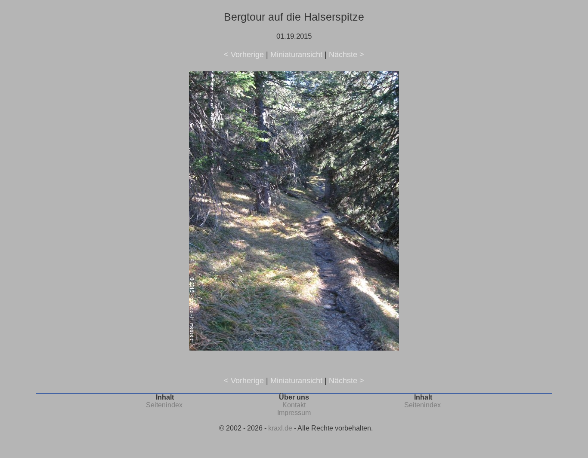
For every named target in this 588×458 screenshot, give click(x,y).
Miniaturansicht (296, 54)
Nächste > (346, 54)
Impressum (294, 412)
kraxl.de (280, 428)
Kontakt (294, 405)
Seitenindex (164, 405)
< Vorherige (244, 54)
